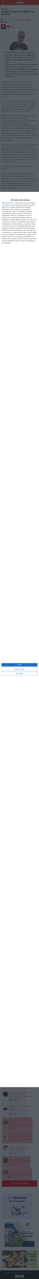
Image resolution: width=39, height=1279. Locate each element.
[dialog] (19, 639)
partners (12, 203)
